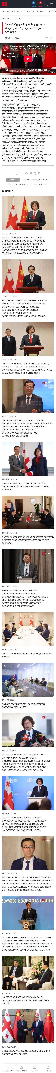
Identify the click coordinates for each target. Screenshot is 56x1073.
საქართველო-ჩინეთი (19, 184)
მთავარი (6, 18)
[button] (10, 11)
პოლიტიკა (13, 180)
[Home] (4, 4)
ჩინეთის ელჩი (40, 184)
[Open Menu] (52, 4)
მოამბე (18, 18)
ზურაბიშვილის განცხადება (35, 180)
